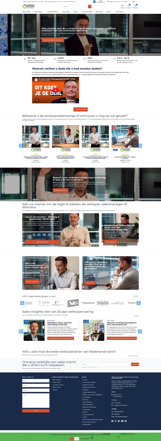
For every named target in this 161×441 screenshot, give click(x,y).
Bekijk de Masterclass (61, 190)
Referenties (99, 11)
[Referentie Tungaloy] (102, 303)
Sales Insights (119, 11)
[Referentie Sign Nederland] (73, 303)
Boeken (76, 11)
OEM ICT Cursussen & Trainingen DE (92, 394)
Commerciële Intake (88, 414)
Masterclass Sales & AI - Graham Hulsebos (125, 157)
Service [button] (108, 11)
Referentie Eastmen (36, 155)
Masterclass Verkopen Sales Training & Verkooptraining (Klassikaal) (95, 157)
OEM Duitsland (87, 424)
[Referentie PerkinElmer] (58, 303)
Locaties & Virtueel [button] (52, 11)
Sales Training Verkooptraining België (93, 419)
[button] (134, 1)
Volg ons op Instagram (133, 355)
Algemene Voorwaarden (89, 407)
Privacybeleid (86, 409)
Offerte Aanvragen (87, 11)
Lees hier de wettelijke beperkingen (89, 367)
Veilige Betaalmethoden (89, 392)
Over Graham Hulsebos (89, 382)
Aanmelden (135, 364)
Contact (85, 380)
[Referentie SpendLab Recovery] (87, 303)
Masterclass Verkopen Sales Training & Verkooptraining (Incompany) (36, 157)
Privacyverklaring (87, 402)
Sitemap (85, 412)
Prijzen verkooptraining (89, 422)
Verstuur (36, 410)
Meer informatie (85, 438)
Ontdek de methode (80, 109)
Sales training (56, 382)
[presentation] (21, 146)
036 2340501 (117, 403)
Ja (71, 438)
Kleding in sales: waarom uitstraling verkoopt (59, 324)
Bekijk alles (135, 296)
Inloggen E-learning (88, 385)
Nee (77, 438)
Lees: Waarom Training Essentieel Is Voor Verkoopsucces (122, 338)
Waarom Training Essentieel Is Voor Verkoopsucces (121, 324)
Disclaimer (85, 390)
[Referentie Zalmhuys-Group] (132, 303)
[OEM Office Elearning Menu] (43, 303)
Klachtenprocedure (88, 404)
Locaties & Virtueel (58, 385)
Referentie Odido (125, 155)
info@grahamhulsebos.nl (120, 405)
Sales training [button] (38, 11)
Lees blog (136, 315)
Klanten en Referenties (89, 387)
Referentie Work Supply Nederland (65, 155)
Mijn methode (26, 11)
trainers (85, 417)
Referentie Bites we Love (95, 155)
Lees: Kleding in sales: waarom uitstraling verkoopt (60, 338)
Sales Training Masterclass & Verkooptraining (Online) (65, 157)
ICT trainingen (86, 397)
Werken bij (85, 399)
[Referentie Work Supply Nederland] (117, 303)
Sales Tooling (66, 11)
